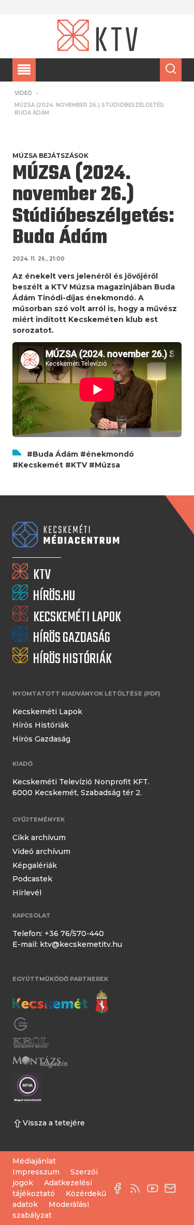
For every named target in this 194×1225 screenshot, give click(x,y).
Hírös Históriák (40, 725)
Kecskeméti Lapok (47, 711)
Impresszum (35, 1171)
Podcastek (32, 878)
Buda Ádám (55, 454)
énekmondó (110, 454)
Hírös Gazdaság (41, 739)
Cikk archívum (39, 837)
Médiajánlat (34, 1161)
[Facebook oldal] (120, 1188)
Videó (23, 93)
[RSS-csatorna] (137, 1188)
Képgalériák (34, 865)
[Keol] (30, 1042)
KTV (79, 465)
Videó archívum (41, 851)
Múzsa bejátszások (50, 155)
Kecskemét (40, 465)
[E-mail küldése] (173, 1188)
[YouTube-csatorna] (155, 1188)
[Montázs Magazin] (40, 1061)
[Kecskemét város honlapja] (60, 1002)
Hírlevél (26, 892)
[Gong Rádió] (26, 1024)
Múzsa (107, 465)
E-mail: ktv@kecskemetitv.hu (67, 944)
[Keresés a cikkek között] (171, 70)
